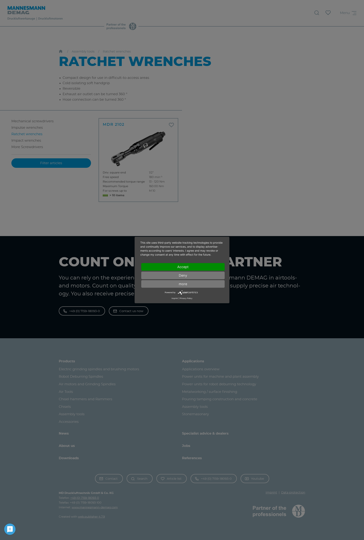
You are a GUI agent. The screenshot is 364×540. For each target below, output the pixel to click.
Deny (183, 275)
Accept (183, 267)
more (183, 284)
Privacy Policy (186, 298)
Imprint (175, 298)
